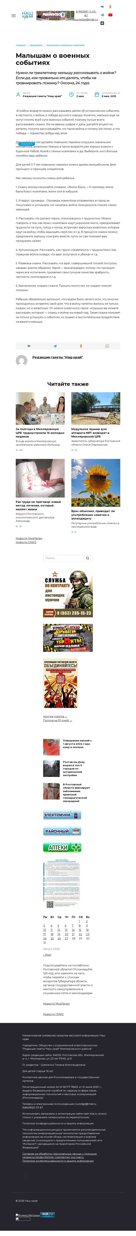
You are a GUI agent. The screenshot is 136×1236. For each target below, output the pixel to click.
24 (45, 938)
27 (66, 938)
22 (80, 934)
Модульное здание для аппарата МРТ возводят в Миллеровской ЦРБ (90, 433)
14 (73, 930)
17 (44, 934)
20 (66, 934)
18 (52, 934)
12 (59, 930)
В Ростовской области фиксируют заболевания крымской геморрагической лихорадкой (76, 793)
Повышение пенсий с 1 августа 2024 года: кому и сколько (77, 744)
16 (87, 930)
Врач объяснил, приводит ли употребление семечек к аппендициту (93, 515)
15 (80, 930)
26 (59, 938)
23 (87, 934)
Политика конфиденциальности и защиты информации (58, 1160)
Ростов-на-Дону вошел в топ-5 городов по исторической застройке (74, 769)
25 (52, 938)
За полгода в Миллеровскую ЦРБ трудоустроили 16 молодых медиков (40, 433)
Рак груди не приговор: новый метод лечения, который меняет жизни (38, 505)
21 (73, 934)
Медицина (27, 144)
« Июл (47, 954)
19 (59, 934)
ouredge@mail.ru (86, 19)
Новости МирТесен (29, 538)
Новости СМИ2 (26, 542)
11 (52, 930)
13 (66, 930)
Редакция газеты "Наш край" (57, 357)
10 (44, 930)
